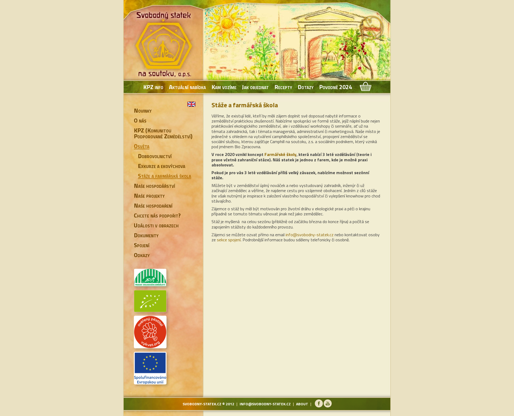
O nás (140, 120)
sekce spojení (229, 239)
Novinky (143, 110)
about (302, 404)
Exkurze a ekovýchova (161, 165)
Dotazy (305, 86)
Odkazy (142, 254)
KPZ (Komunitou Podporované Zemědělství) (163, 133)
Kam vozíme (223, 86)
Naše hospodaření (153, 205)
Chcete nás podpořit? (157, 215)
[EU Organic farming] (150, 310)
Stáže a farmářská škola (164, 175)
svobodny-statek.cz (202, 404)
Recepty (283, 86)
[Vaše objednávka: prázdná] (365, 87)
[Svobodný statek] (164, 45)
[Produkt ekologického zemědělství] (150, 284)
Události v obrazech (156, 225)
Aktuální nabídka (187, 86)
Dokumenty (146, 235)
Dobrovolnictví (155, 156)
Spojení (141, 245)
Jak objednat (255, 86)
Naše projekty (149, 195)
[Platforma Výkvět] (150, 346)
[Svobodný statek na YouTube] (328, 406)
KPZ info (153, 86)
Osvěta (141, 146)
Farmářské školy (280, 154)
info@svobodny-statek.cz (310, 234)
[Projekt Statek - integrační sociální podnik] (150, 382)
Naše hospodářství (154, 185)
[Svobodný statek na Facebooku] (319, 406)
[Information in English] (191, 104)
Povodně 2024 (335, 86)
